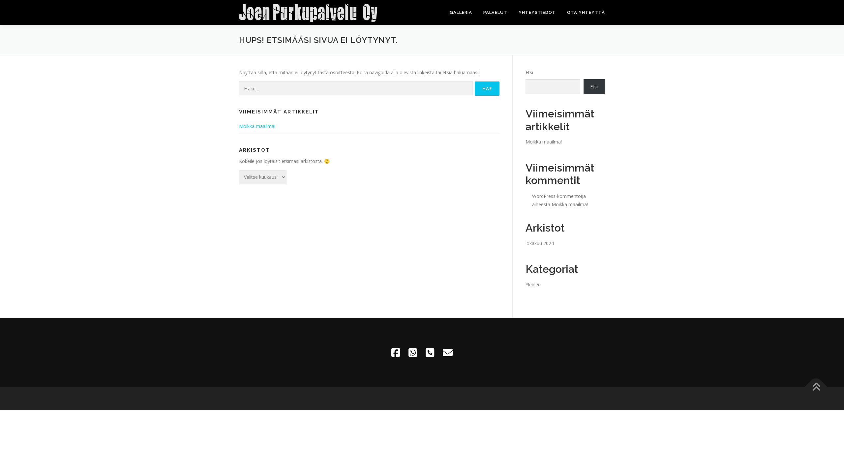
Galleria (461, 12)
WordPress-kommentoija (559, 196)
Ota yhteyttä (586, 12)
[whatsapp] (412, 352)
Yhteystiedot (537, 12)
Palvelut (495, 12)
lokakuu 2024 (540, 243)
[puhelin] (430, 352)
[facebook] (395, 352)
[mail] (448, 352)
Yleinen (533, 284)
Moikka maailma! (257, 126)
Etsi (529, 72)
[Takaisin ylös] (816, 387)
